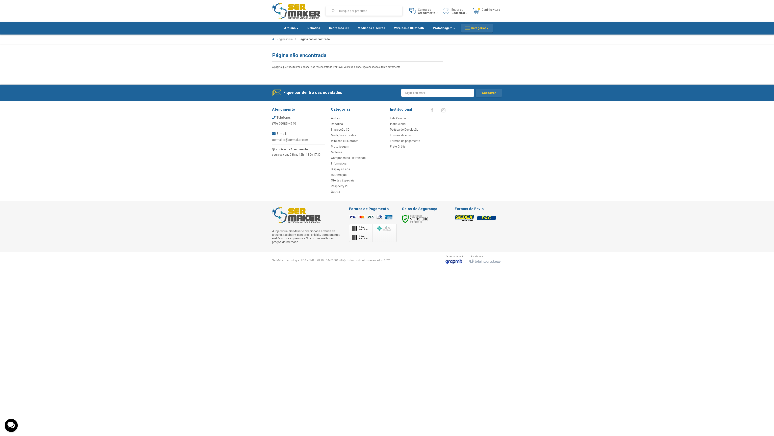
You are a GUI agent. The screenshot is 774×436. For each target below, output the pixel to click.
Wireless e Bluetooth (344, 141)
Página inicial (285, 39)
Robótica (337, 124)
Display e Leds (340, 169)
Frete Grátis (398, 146)
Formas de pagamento (405, 141)
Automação (339, 175)
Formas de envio (401, 135)
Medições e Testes (343, 135)
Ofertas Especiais (342, 180)
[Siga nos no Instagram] (443, 111)
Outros (335, 192)
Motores (336, 152)
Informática (338, 163)
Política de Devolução (404, 129)
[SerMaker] (296, 11)
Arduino (336, 118)
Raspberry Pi (339, 186)
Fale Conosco (399, 118)
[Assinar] (489, 93)
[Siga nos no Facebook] (432, 111)
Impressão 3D (340, 129)
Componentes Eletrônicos (348, 158)
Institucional (398, 124)
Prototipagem (340, 146)
